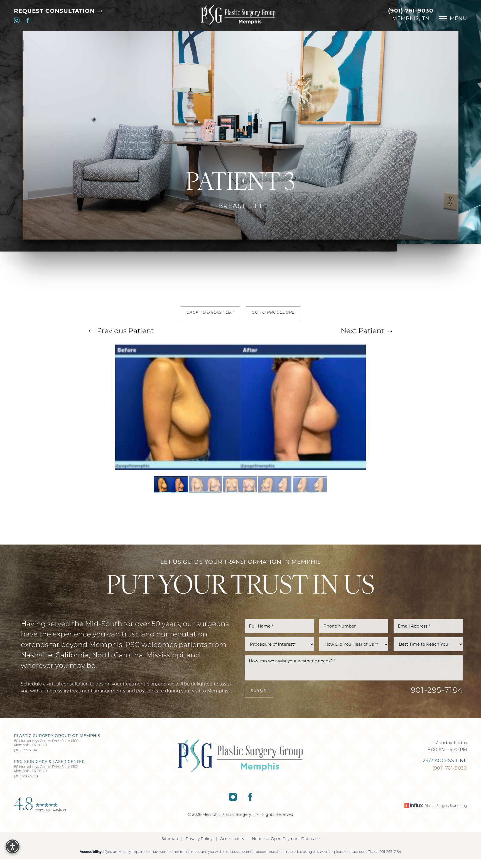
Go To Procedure (273, 313)
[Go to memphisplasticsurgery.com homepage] (238, 14)
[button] (443, 18)
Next (362, 331)
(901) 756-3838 (26, 776)
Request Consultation (55, 11)
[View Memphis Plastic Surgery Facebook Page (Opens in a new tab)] (28, 22)
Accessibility (232, 839)
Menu (458, 18)
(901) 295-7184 (25, 750)
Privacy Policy (199, 839)
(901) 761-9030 (410, 11)
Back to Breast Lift (210, 313)
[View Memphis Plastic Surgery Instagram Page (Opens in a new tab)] (16, 22)
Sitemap (169, 839)
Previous (124, 331)
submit (259, 691)
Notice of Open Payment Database (286, 839)
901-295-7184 (437, 691)
